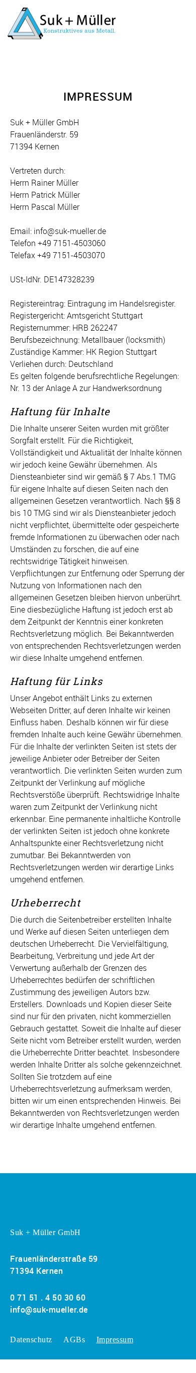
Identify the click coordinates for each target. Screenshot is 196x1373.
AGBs (74, 1339)
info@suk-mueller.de (49, 1309)
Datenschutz (31, 1339)
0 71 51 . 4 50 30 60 (47, 1297)
